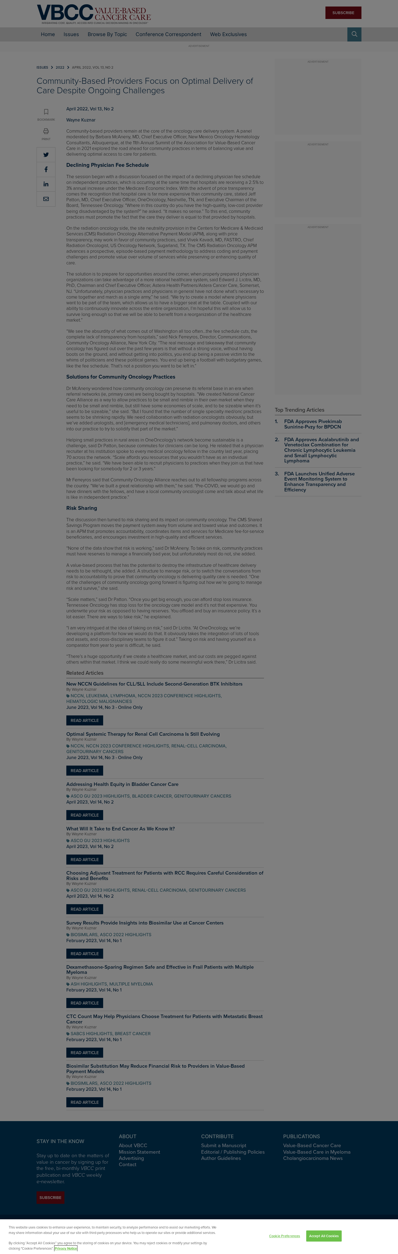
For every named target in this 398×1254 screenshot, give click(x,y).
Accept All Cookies (324, 1236)
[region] (199, 1236)
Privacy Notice (66, 1248)
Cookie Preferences (284, 1236)
